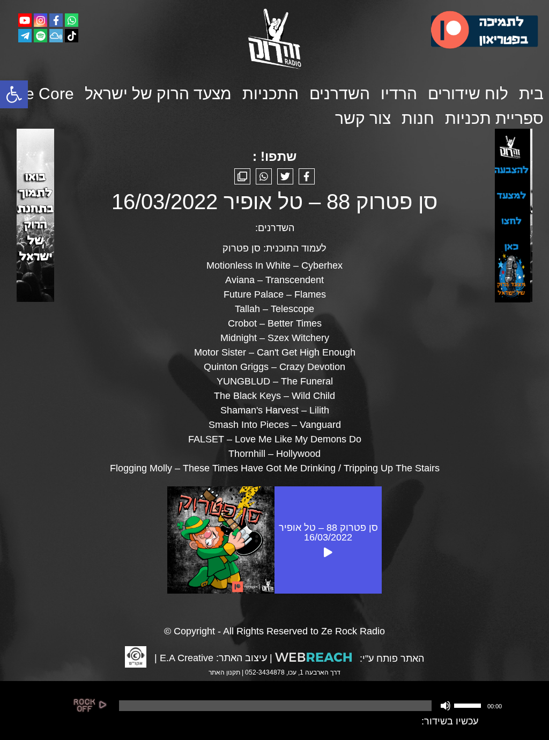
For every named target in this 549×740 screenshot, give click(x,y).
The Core (40, 93)
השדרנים (339, 93)
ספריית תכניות (494, 118)
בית (531, 93)
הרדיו (399, 93)
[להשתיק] (445, 705)
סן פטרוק (241, 248)
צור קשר (363, 118)
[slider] (469, 704)
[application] (309, 705)
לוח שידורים (468, 93)
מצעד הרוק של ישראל (158, 93)
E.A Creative (186, 658)
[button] (14, 94)
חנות (418, 118)
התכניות (270, 93)
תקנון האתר (224, 672)
